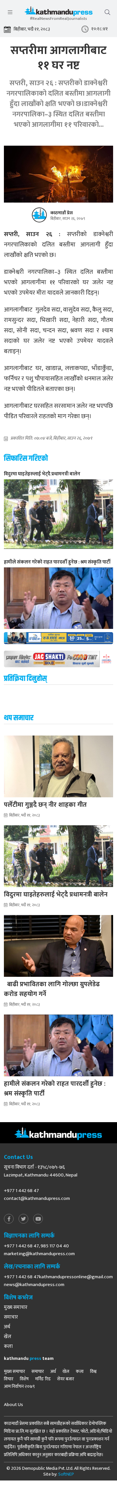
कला (8, 1346)
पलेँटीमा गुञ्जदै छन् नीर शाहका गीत (45, 804)
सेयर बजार (65, 1379)
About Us (13, 1405)
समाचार (11, 1317)
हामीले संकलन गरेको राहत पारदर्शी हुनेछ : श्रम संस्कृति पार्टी (55, 1088)
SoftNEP (66, 1474)
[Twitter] (23, 1219)
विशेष (24, 1379)
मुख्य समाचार (15, 1307)
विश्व (93, 1371)
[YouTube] (38, 1219)
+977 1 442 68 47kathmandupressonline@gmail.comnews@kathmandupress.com (58, 1281)
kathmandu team (29, 1358)
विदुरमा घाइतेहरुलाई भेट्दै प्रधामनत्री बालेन (56, 894)
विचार (8, 1379)
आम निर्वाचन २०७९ (19, 1386)
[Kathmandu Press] (58, 13)
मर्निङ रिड (43, 1379)
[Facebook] (9, 1219)
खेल (7, 1337)
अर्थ (7, 1327)
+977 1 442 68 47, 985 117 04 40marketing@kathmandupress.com (39, 1250)
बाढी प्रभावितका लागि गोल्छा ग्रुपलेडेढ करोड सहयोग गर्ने (52, 989)
